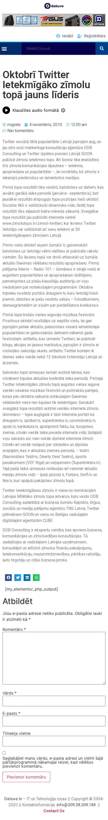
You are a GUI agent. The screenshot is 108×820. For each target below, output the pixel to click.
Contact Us (54, 810)
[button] (4, 48)
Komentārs (14, 629)
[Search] (101, 48)
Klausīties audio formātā (36, 110)
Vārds (10, 693)
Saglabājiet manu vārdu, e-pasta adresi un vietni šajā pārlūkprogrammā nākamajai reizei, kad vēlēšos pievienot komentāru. (53, 762)
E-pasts (11, 713)
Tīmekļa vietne (16, 733)
